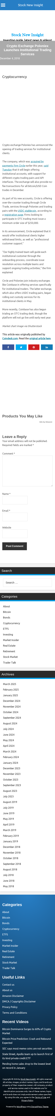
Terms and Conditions (14, 1012)
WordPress (21, 1107)
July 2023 (8, 796)
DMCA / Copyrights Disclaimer (19, 1001)
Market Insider (11, 640)
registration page (13, 214)
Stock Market (10, 656)
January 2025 (10, 695)
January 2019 (10, 841)
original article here (40, 338)
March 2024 (9, 751)
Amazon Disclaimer (13, 996)
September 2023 (12, 785)
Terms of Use (40, 1097)
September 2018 (12, 864)
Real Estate (9, 645)
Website (6, 527)
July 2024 (8, 729)
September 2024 (12, 717)
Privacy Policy (9, 1007)
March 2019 (9, 830)
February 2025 (11, 689)
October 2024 (10, 712)
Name (6, 493)
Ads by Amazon (45, 422)
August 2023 (10, 790)
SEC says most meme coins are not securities (27, 1048)
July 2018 (8, 875)
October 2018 (10, 858)
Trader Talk (9, 662)
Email (6, 510)
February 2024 (11, 757)
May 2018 (8, 886)
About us (7, 990)
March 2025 (9, 684)
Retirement (9, 651)
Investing (8, 634)
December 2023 (11, 768)
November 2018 (11, 852)
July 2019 (8, 807)
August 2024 (10, 723)
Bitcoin (7, 612)
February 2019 (11, 835)
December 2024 (11, 700)
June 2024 (8, 734)
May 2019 (8, 818)
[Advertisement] (27, 110)
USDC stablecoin (27, 210)
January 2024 (10, 762)
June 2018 (8, 880)
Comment (8, 453)
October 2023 (10, 779)
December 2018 (11, 847)
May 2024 (8, 740)
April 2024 (8, 745)
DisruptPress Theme (39, 1107)
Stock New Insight (30, 5)
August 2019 (10, 802)
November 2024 (11, 706)
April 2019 (8, 824)
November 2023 (11, 774)
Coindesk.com (10, 338)
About (6, 606)
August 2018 (10, 869)
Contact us (8, 984)
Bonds (6, 617)
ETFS (6, 628)
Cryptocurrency (14, 77)
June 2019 (8, 813)
